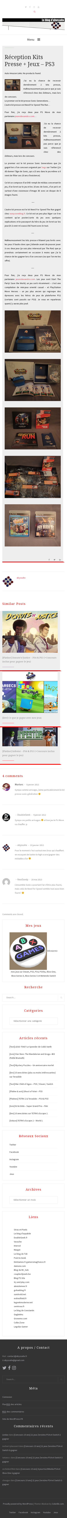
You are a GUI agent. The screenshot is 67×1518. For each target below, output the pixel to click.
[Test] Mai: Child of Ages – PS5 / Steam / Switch (31, 1084)
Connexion (7, 1397)
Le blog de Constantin (24, 1310)
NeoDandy (22, 879)
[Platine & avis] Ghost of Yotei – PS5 (26, 1091)
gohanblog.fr (20, 1290)
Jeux (12, 1174)
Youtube (13, 1166)
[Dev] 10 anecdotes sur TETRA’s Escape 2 (29, 1113)
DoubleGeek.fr (20, 1237)
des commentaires (13, 1411)
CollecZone (19, 1322)
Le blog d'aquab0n (22, 1233)
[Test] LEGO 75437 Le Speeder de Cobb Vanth (31, 1046)
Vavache (18, 1241)
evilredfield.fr (20, 1298)
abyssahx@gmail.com (14, 1360)
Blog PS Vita (19, 1278)
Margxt (17, 1249)
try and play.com (21, 1282)
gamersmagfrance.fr (36, 1262)
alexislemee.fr (20, 1286)
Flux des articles (12, 1404)
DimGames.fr (20, 1262)
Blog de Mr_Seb (21, 1270)
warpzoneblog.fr (17, 213)
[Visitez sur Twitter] (4, 1368)
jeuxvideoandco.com (24, 116)
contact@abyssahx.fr (17, 1356)
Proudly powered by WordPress (18, 1503)
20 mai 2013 (36, 879)
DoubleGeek (23, 814)
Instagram (14, 1159)
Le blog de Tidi (20, 1253)
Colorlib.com (58, 1503)
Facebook (14, 1152)
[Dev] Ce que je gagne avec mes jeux (21, 718)
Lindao (5, 1434)
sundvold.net (20, 1294)
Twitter (13, 1144)
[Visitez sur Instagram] (14, 1368)
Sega (43, 167)
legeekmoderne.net (23, 1302)
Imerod (17, 1245)
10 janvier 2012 (37, 845)
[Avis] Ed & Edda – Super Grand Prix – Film (29, 1106)
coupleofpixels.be (22, 1274)
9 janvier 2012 (32, 784)
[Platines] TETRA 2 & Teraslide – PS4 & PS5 (29, 1098)
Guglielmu (18, 1314)
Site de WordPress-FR (12, 1419)
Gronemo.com (20, 1318)
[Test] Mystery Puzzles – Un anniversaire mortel (32, 1065)
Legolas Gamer (21, 1326)
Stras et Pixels (20, 1229)
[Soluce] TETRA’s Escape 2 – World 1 (26, 1120)
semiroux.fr (19, 1306)
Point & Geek (20, 1257)
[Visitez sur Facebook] (9, 1368)
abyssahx (21, 577)
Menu (30, 39)
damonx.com (20, 1266)
